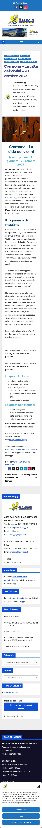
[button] (38, 786)
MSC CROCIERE (11, 616)
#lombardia (30, 89)
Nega (21, 816)
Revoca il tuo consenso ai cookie (21, 706)
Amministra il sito (11, 692)
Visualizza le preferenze (21, 822)
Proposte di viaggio (12, 56)
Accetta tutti (21, 810)
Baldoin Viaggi (11, 197)
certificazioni (19, 598)
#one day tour (19, 96)
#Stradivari (31, 96)
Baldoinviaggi (20, 83)
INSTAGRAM (29, 449)
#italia (15, 89)
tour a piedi (25, 56)
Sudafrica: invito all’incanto (16, 646)
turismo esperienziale (28, 61)
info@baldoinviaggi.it (18, 439)
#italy (21, 89)
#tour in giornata (20, 103)
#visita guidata (19, 110)
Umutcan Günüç (19, 462)
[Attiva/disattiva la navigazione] (21, 42)
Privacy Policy (8, 782)
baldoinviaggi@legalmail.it (15, 534)
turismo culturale (11, 61)
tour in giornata (11, 59)
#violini (32, 107)
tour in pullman (24, 59)
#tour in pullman (20, 107)
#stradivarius (18, 100)
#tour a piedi (30, 100)
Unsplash (9, 464)
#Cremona (32, 85)
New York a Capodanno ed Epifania (11, 478)
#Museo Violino (20, 93)
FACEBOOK (16, 449)
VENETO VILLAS (12, 631)
